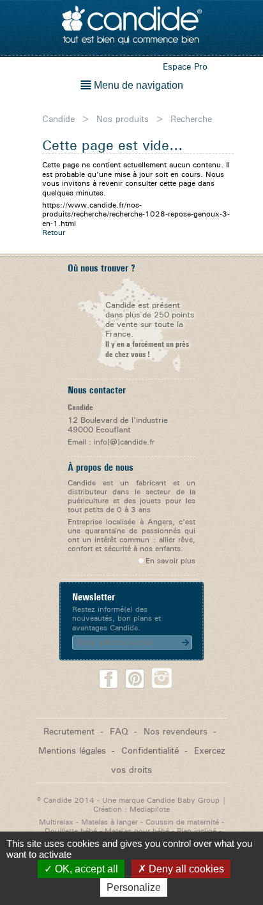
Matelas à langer (109, 821)
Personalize (134, 887)
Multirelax (56, 821)
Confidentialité (150, 750)
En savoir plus (170, 560)
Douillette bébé (71, 830)
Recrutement (68, 731)
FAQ (119, 731)
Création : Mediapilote (131, 809)
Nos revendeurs (175, 731)
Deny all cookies (185, 868)
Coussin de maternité (182, 821)
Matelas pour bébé (137, 830)
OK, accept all (85, 868)
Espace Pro (185, 66)
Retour (53, 232)
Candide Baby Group (183, 800)
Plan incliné (196, 830)
